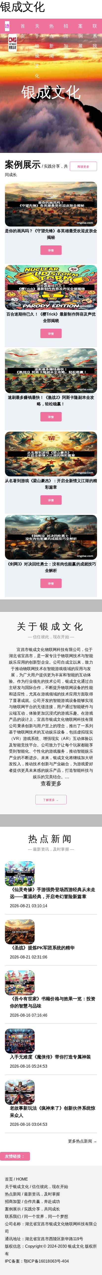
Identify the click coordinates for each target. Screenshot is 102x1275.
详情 (51, 250)
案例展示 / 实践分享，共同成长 (32, 1209)
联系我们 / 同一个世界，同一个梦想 (36, 1216)
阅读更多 (83, 166)
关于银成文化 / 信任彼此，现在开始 (36, 1186)
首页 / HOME (16, 1179)
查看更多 (51, 783)
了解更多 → (51, 799)
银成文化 (22, 6)
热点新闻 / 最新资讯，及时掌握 (32, 1194)
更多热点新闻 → (82, 1141)
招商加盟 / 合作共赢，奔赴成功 (32, 1201)
